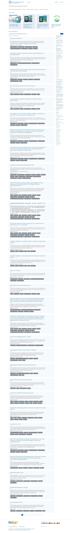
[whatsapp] (56, 523)
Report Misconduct (12, 529)
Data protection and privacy (26, 528)
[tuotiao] (51, 523)
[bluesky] (41, 523)
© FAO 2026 (43, 526)
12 (40, 514)
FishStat (28, 9)
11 (38, 514)
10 (36, 514)
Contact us (12, 528)
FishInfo (32, 9)
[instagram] (45, 523)
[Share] (62, 2)
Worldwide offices (22, 526)
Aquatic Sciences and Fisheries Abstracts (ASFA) (56, 26)
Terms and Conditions (17, 528)
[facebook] (43, 523)
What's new (46, 9)
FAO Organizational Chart (13, 526)
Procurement (28, 529)
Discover (28, 2)
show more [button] (57, 77)
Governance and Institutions (16, 9)
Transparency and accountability (20, 529)
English (56, 2)
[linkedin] (46, 523)
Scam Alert (32, 528)
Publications (36, 9)
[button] (61, 2)
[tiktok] (49, 523)
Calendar (41, 9)
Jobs (9, 528)
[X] (57, 523)
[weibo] (54, 523)
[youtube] (59, 523)
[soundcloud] (48, 523)
